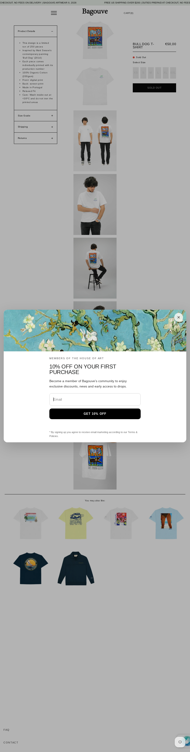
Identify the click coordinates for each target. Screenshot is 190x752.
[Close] (178, 317)
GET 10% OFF (95, 413)
